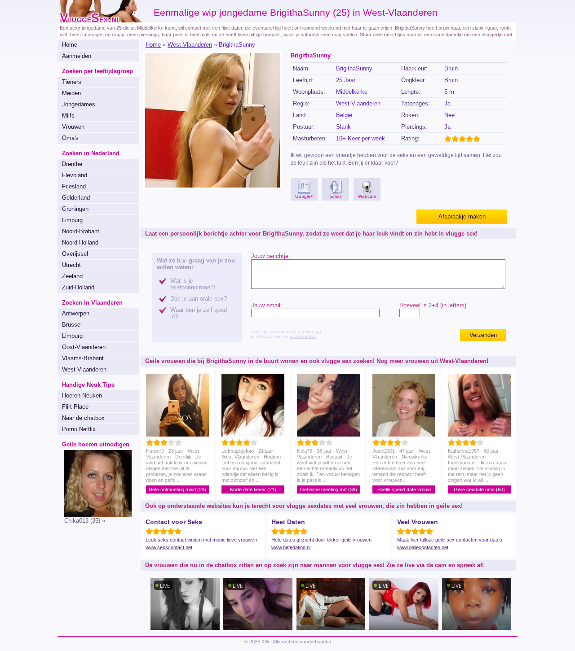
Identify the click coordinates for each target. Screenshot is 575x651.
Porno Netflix (79, 429)
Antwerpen (75, 313)
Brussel (72, 324)
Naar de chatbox (83, 418)
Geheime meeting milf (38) (328, 489)
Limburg (72, 220)
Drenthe (72, 164)
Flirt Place (75, 406)
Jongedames (78, 104)
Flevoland (74, 175)
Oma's (70, 138)
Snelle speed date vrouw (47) (404, 490)
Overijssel (75, 253)
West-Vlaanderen (84, 369)
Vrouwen (73, 126)
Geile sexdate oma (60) (479, 489)
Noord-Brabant (80, 231)
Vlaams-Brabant (83, 358)
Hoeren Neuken (82, 395)
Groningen (75, 208)
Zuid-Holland (78, 287)
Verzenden (483, 335)
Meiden (71, 93)
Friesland (74, 186)
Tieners (71, 82)
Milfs (68, 115)
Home (69, 44)
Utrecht (71, 265)
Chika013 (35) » (84, 520)
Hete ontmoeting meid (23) (177, 489)
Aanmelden (76, 55)
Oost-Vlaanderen (84, 347)
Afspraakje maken (462, 216)
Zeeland (72, 276)
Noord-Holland (80, 242)
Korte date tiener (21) (253, 489)
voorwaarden (303, 336)
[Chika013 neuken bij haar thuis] (95, 515)
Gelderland (76, 197)
